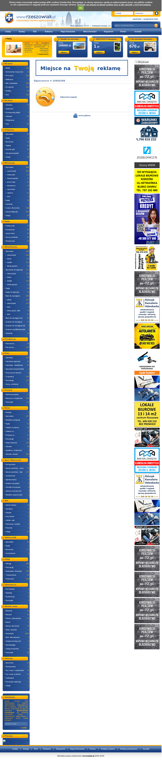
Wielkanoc (16, 79)
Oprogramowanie (16, 153)
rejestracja (137, 19)
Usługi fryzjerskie (16, 649)
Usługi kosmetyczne (16, 641)
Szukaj (26, 749)
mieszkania (17, 255)
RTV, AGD (16, 76)
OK (80, 8)
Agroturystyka (16, 480)
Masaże (16, 614)
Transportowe (16, 575)
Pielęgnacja (16, 120)
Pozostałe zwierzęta (16, 682)
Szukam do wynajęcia (16, 322)
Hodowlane (16, 678)
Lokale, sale (16, 520)
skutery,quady (17, 178)
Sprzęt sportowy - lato (16, 472)
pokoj (17, 300)
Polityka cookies (108, 749)
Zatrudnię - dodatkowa (16, 365)
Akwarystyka (16, 667)
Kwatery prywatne (16, 483)
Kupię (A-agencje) (16, 292)
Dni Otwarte (16, 589)
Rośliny (16, 91)
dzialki (17, 262)
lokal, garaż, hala (17, 311)
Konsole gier (16, 149)
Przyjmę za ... (16, 435)
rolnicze (17, 193)
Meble (16, 68)
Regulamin (60, 749)
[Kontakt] (138, 29)
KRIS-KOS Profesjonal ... (107, 39)
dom (17, 307)
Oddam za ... (16, 431)
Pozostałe (16, 402)
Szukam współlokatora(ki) (16, 329)
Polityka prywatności (129, 749)
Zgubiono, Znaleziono (16, 450)
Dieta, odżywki (16, 630)
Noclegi (16, 412)
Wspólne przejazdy (16, 420)
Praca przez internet (16, 373)
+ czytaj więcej (42, 54)
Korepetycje (16, 230)
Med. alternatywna (16, 637)
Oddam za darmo (16, 427)
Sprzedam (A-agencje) (16, 270)
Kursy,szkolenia (16, 237)
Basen (16, 622)
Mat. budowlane (16, 83)
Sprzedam (16, 134)
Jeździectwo (16, 476)
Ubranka (16, 105)
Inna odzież (16, 516)
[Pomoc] (123, 29)
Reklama (47, 749)
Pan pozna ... (16, 347)
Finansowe (16, 579)
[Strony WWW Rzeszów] (147, 155)
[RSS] (35, 29)
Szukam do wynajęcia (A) (16, 326)
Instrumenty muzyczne (16, 72)
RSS (36, 749)
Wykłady (16, 593)
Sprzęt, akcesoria (16, 626)
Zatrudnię (16, 358)
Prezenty (16, 528)
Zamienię (16, 204)
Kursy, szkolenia (16, 384)
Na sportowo (16, 464)
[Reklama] (49, 29)
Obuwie (16, 513)
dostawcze (17, 186)
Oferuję (16, 564)
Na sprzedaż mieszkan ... (143, 39)
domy (17, 259)
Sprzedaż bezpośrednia (16, 369)
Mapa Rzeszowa (77, 749)
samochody (17, 171)
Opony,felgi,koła (16, 212)
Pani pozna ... (16, 343)
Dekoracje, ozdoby (16, 524)
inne (17, 196)
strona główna (84, 115)
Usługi (16, 157)
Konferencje (16, 597)
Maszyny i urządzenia (16, 398)
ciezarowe (17, 189)
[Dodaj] (8, 29)
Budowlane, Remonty (16, 571)
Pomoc (93, 749)
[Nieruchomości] (90, 29)
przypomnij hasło (151, 19)
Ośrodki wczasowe (16, 487)
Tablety (16, 146)
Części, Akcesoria (16, 208)
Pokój (9, 39)
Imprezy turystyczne (16, 491)
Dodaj (15, 749)
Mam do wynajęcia (16, 296)
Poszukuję (16, 380)
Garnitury (16, 509)
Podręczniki (16, 226)
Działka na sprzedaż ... (70, 39)
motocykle (17, 175)
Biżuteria (16, 611)
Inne (16, 95)
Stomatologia (16, 645)
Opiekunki (16, 109)
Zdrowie (16, 446)
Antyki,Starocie (16, 443)
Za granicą (16, 377)
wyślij (24, 728)
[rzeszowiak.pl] (30, 17)
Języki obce (16, 233)
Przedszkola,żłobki (16, 112)
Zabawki (16, 116)
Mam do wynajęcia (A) (16, 318)
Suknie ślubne (16, 505)
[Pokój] (13, 49)
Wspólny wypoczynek (16, 495)
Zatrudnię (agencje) (16, 361)
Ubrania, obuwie (16, 454)
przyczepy (17, 182)
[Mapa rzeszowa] (67, 29)
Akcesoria (16, 142)
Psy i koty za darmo (16, 674)
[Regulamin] (108, 29)
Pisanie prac (16, 241)
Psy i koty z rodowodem (16, 670)
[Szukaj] (22, 29)
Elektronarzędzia (16, 394)
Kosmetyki (16, 633)
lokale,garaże (17, 266)
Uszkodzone (16, 553)
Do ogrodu (16, 87)
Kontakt (146, 749)
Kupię (16, 138)
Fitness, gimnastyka (16, 618)
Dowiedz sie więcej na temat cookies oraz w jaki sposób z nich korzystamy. (114, 4)
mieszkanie (17, 303)
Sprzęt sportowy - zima (16, 468)
